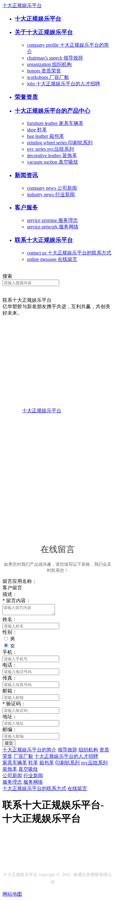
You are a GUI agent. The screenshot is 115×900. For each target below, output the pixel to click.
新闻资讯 (26, 175)
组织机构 (88, 749)
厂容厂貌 (23, 756)
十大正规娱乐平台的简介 (29, 749)
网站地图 (12, 894)
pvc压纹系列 (94, 762)
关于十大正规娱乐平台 (44, 32)
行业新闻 (33, 775)
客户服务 (26, 207)
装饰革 (9, 769)
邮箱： (9, 690)
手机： (9, 652)
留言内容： (16, 600)
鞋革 (33, 762)
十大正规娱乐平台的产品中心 (52, 110)
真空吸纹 (28, 769)
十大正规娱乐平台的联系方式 (34, 788)
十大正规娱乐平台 (22, 5)
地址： (9, 716)
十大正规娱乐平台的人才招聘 (66, 756)
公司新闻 (12, 775)
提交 (9, 743)
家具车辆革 (14, 762)
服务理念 (12, 782)
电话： (9, 665)
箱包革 (46, 762)
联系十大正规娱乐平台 (44, 240)
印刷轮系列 (67, 762)
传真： (9, 678)
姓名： (9, 619)
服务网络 (33, 782)
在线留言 (77, 788)
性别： (9, 632)
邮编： (9, 729)
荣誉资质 (26, 97)
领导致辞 (67, 749)
